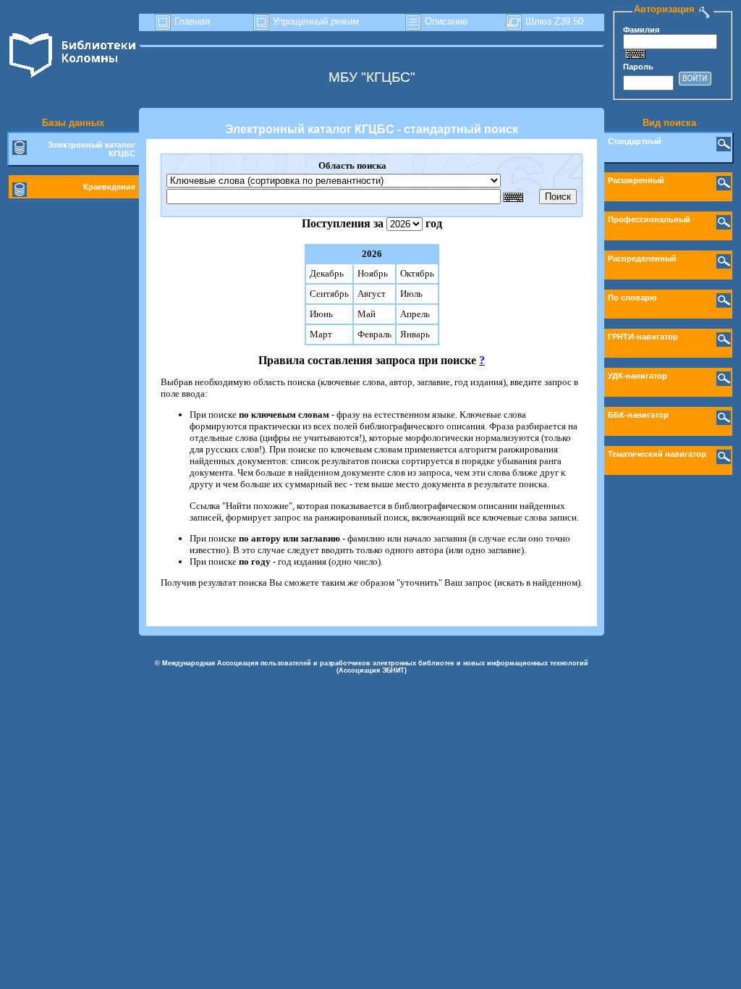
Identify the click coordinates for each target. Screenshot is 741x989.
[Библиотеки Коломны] (73, 78)
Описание (444, 21)
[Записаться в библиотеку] (705, 9)
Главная (191, 21)
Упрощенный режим (314, 21)
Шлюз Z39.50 (552, 21)
